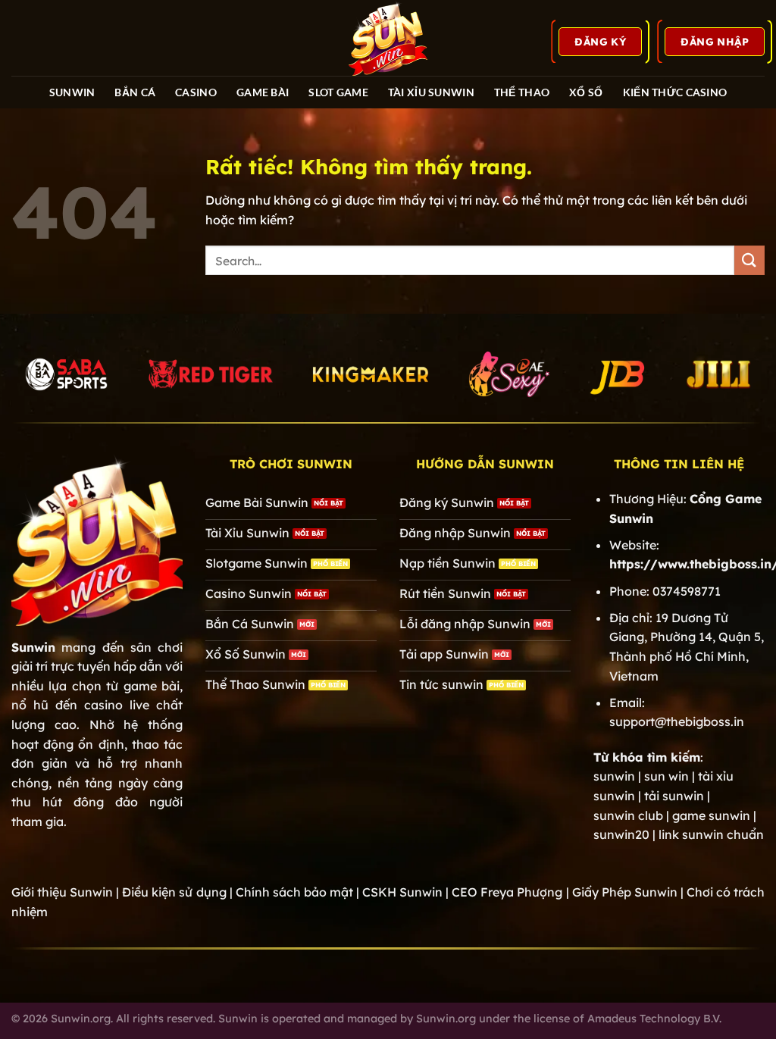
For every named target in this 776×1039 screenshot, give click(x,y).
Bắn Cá (134, 92)
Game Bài (262, 92)
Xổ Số (585, 92)
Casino (196, 92)
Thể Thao (521, 92)
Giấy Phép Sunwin (624, 892)
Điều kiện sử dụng (174, 892)
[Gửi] (749, 260)
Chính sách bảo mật (294, 892)
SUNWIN (72, 92)
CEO (507, 892)
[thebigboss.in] (388, 38)
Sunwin (33, 647)
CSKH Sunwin (402, 892)
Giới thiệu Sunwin (62, 892)
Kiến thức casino (675, 92)
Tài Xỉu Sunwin (431, 92)
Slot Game (338, 92)
